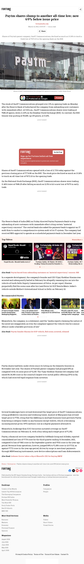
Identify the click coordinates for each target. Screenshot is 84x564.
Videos (45, 520)
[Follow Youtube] (77, 470)
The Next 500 (6, 503)
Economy (5, 525)
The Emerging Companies (11, 494)
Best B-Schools (7, 508)
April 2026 (5, 550)
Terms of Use (38, 554)
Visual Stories (48, 525)
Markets (5, 522)
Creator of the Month (9, 489)
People (45, 492)
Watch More (76, 240)
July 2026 (5, 542)
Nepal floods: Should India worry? (17, 262)
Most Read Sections (10, 516)
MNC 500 (5, 511)
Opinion (5, 531)
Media (46, 516)
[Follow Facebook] (69, 470)
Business (5, 520)
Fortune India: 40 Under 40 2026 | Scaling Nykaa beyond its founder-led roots (49, 264)
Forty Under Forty (8, 505)
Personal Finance (8, 528)
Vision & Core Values (52, 554)
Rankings (6, 485)
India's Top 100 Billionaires (11, 492)
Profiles (46, 485)
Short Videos (48, 522)
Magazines (6, 535)
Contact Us (64, 554)
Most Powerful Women (10, 500)
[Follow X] (73, 470)
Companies (47, 489)
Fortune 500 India (8, 497)
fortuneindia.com (42, 24)
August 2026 (6, 539)
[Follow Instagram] (80, 470)
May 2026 (5, 548)
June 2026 (5, 545)
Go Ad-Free (58, 152)
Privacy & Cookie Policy (24, 554)
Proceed (59, 98)
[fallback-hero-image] (11, 303)
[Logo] (6, 9)
